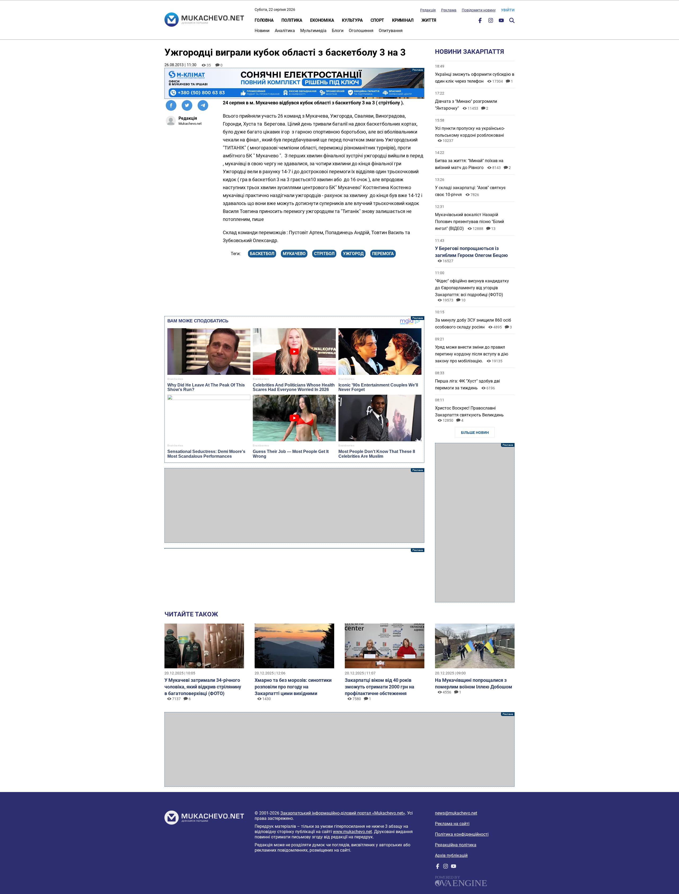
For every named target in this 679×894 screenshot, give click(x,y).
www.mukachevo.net (352, 831)
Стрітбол (324, 253)
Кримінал (403, 20)
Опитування (391, 30)
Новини (262, 30)
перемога (383, 253)
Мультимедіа (313, 30)
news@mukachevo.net (456, 813)
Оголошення (361, 30)
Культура (352, 20)
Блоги (337, 30)
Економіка (322, 20)
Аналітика (285, 30)
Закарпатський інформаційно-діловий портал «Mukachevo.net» (342, 813)
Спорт (377, 20)
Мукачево (294, 253)
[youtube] (501, 21)
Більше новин (475, 432)
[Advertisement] (294, 505)
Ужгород (353, 253)
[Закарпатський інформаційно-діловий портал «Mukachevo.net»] (204, 20)
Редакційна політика (455, 844)
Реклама (448, 10)
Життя (428, 20)
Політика (291, 20)
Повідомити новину (479, 10)
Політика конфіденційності (462, 834)
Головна (264, 20)
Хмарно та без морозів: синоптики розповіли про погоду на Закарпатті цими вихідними (293, 686)
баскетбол (262, 253)
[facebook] (480, 21)
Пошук (512, 20)
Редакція (428, 10)
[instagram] (490, 21)
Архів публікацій (451, 855)
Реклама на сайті (452, 823)
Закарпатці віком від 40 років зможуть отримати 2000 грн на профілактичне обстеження (379, 686)
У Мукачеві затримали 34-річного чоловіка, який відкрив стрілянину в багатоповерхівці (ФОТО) (202, 686)
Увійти (508, 10)
